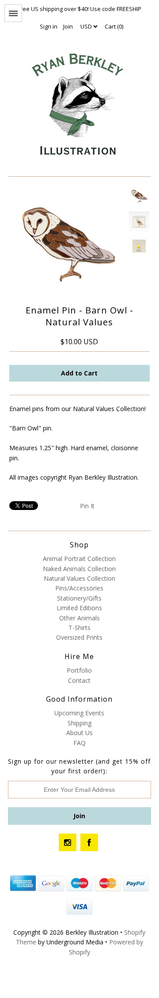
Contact (79, 680)
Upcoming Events (79, 713)
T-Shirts (79, 627)
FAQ (79, 743)
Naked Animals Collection (79, 569)
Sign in (48, 26)
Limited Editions (79, 608)
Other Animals (79, 618)
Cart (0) (114, 26)
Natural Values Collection (79, 578)
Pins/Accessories (79, 588)
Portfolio (79, 670)
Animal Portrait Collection (79, 558)
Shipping (79, 723)
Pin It (87, 506)
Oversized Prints (79, 637)
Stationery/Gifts (79, 598)
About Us (79, 732)
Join (68, 26)
